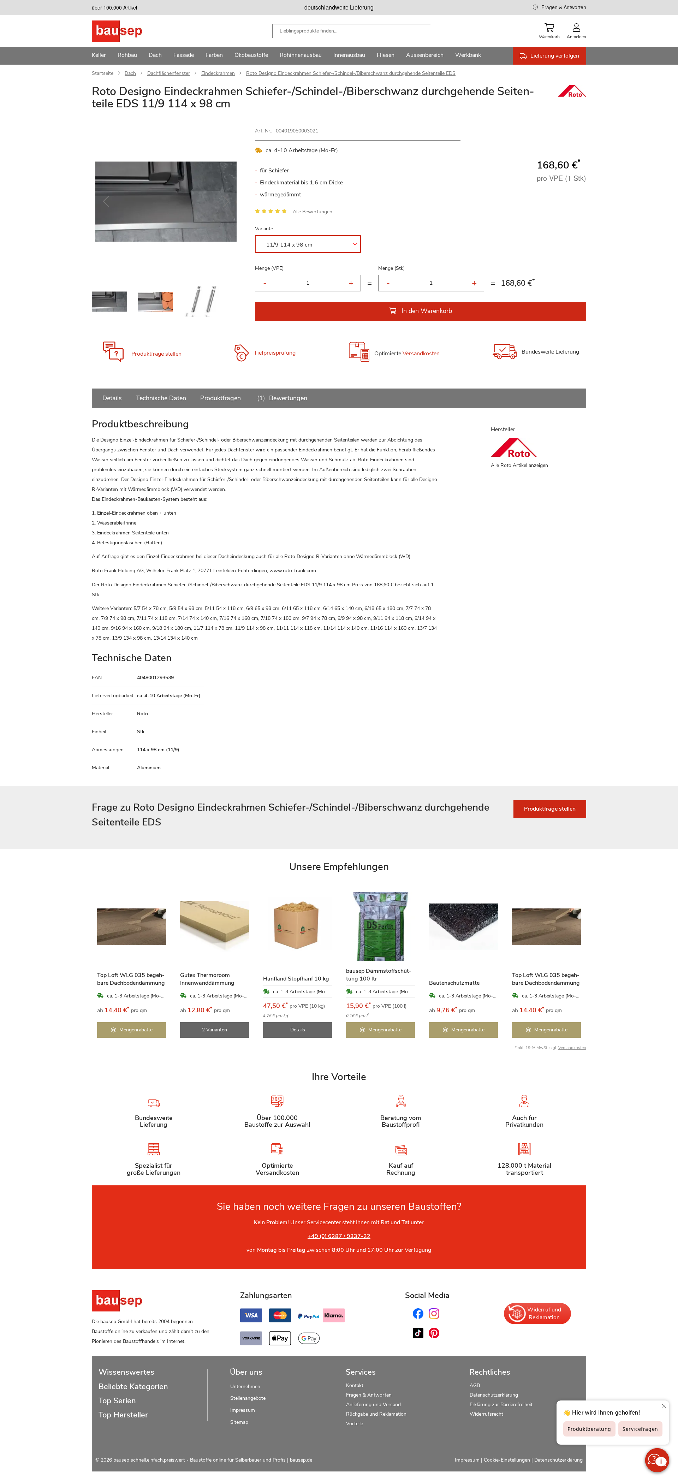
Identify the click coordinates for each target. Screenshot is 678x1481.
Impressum (242, 1410)
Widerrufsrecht (487, 1414)
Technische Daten (161, 398)
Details (112, 398)
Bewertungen (283, 398)
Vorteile (354, 1423)
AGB (475, 1385)
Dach (130, 73)
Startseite (102, 73)
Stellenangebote (248, 1398)
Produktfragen (220, 398)
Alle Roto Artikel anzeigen (519, 465)
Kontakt (354, 1385)
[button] (106, 202)
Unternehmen (245, 1386)
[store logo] (128, 31)
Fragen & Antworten (563, 7)
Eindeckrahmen (218, 73)
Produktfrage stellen (156, 354)
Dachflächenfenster (168, 73)
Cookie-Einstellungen (507, 1460)
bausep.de (301, 1460)
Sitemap (239, 1422)
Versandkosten (421, 354)
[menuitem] (99, 56)
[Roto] (572, 95)
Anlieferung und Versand (373, 1404)
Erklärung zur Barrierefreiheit (501, 1404)
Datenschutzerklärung (494, 1395)
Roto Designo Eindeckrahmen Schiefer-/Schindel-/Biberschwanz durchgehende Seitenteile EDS (351, 73)
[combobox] (351, 31)
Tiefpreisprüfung (275, 353)
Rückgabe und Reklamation (376, 1414)
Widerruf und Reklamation (544, 1313)
